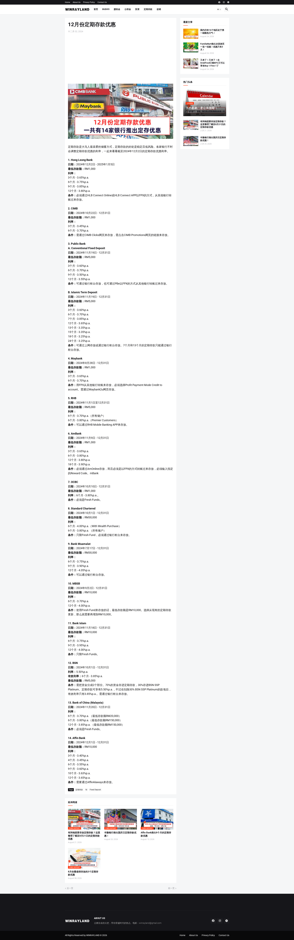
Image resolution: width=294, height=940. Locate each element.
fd (86, 790)
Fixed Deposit (95, 790)
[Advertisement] (120, 58)
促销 (159, 9)
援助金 (117, 9)
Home (67, 2)
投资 (137, 9)
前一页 (171, 888)
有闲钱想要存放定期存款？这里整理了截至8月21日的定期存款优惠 (84, 835)
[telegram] (228, 2)
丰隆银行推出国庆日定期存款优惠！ (120, 834)
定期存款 (148, 9)
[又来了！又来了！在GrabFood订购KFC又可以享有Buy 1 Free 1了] (190, 63)
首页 (96, 9)
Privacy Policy (89, 2)
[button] (219, 9)
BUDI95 (105, 9)
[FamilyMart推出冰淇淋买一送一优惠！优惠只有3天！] (190, 47)
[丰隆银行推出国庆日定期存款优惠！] (190, 141)
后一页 (70, 888)
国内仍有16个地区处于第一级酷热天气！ (212, 31)
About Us (76, 2)
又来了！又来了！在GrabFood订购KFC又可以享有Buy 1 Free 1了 (212, 63)
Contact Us (102, 2)
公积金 (127, 9)
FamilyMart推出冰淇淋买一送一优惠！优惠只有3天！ (212, 47)
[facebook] (219, 2)
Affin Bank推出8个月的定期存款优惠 (156, 834)
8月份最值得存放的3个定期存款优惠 (83, 873)
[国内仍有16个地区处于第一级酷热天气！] (190, 34)
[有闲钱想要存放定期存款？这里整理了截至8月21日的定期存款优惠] (190, 125)
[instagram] (224, 2)
